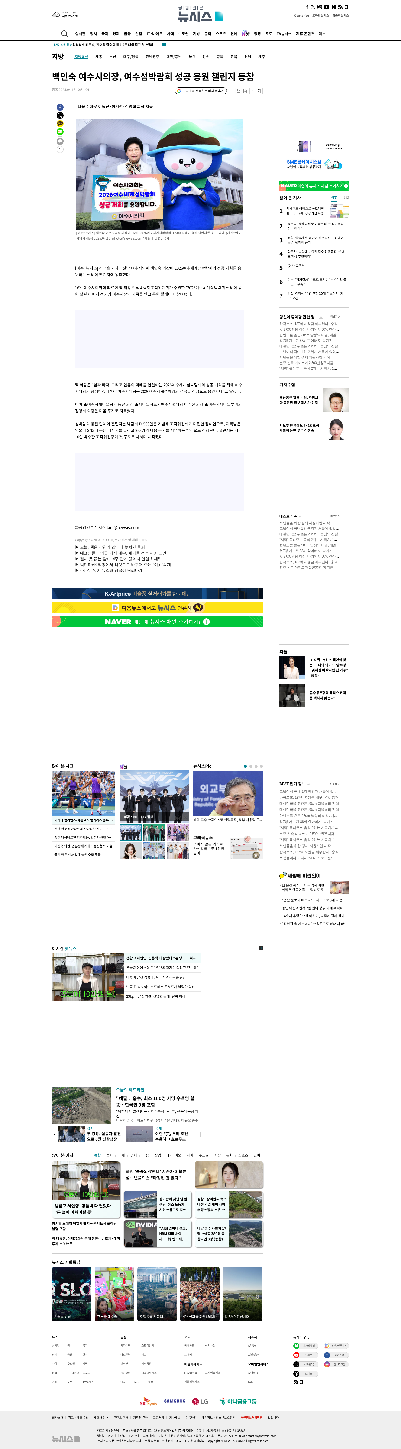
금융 (127, 33)
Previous (54, 1134)
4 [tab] (261, 766)
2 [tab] (250, 766)
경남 (247, 56)
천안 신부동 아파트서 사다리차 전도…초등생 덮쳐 (84, 828)
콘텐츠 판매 (120, 1417)
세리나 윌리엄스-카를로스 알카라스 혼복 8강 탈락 (84, 820)
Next (197, 1134)
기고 (143, 1354)
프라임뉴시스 (320, 15)
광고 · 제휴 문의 (78, 1417)
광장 (257, 33)
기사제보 (174, 1417)
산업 (138, 33)
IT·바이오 (155, 33)
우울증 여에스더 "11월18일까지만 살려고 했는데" (162, 967)
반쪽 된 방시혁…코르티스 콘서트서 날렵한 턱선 (160, 986)
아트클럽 (125, 1354)
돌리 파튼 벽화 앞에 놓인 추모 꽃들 (77, 854)
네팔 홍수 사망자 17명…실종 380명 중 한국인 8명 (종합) (211, 1234)
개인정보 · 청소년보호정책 (218, 1417)
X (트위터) (309, 1364)
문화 (207, 33)
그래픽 (188, 1354)
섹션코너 (125, 1373)
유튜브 (308, 1355)
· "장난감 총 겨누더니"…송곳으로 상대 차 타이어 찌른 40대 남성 (314, 923)
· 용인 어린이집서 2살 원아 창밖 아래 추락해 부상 (314, 908)
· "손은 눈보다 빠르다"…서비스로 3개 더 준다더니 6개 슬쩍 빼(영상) (314, 900)
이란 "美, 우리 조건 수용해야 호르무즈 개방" (171, 1138)
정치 (93, 33)
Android (253, 1372)
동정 (150, 1382)
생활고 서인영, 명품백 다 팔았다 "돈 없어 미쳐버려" (162, 958)
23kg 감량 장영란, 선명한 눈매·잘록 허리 (155, 996)
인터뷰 (124, 1363)
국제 (104, 33)
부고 (136, 1382)
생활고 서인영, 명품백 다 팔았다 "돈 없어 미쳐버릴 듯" (83, 1209)
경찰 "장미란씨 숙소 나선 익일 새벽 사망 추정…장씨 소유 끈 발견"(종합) (212, 1204)
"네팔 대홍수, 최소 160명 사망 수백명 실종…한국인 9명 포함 (155, 1101)
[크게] (259, 91)
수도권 (183, 33)
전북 (233, 56)
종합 (97, 1155)
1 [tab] (245, 766)
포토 (268, 33)
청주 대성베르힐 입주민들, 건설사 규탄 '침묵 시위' (84, 837)
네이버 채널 (309, 1346)
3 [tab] (256, 766)
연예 (233, 33)
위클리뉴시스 (340, 15)
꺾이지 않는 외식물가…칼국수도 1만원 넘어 (208, 848)
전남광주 (152, 56)
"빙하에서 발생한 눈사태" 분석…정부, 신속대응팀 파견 (157, 1113)
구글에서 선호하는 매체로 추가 (203, 91)
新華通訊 (253, 1354)
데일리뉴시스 (149, 1373)
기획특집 (146, 1363)
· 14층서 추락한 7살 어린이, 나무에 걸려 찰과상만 (314, 915)
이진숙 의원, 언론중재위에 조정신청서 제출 (83, 846)
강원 (206, 56)
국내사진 (189, 1345)
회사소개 (57, 1417)
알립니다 (273, 1417)
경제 (116, 33)
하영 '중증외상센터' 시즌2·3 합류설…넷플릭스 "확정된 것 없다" (156, 1174)
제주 (261, 56)
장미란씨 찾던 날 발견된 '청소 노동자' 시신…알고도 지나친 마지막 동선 (173, 1204)
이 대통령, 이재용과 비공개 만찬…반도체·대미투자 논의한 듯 (86, 1241)
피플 (283, 651)
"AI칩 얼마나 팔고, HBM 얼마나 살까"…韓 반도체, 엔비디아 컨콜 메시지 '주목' (173, 1234)
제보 (322, 33)
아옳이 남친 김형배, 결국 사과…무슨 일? (155, 977)
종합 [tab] (346, 197)
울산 (192, 56)
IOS (250, 1382)
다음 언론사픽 (339, 1346)
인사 (123, 1382)
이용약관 (191, 1417)
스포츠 (221, 33)
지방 (196, 33)
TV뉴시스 (284, 33)
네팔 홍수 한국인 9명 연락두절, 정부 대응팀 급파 (228, 820)
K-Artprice (301, 15)
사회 (170, 33)
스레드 (308, 1373)
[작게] (252, 91)
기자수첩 (287, 384)
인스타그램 (339, 1364)
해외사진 (210, 1345)
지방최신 (81, 56)
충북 (220, 56)
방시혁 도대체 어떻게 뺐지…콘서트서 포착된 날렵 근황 (84, 1226)
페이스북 (339, 1355)
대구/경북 (131, 56)
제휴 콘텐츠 (305, 33)
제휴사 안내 (101, 1417)
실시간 (80, 33)
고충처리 (158, 1417)
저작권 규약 (140, 1417)
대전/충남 (174, 56)
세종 (98, 56)
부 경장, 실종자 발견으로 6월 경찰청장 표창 (104, 1138)
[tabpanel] (228, 800)
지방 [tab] (334, 197)
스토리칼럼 (147, 1345)
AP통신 (252, 1345)
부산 (112, 56)
